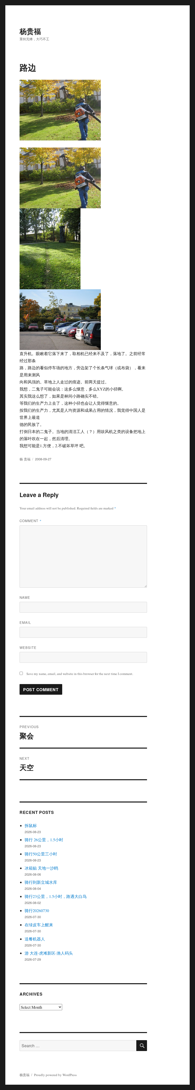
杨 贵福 (25, 459)
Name (25, 597)
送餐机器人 (35, 938)
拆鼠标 (31, 825)
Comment (31, 520)
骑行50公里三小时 (41, 853)
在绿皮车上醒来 (39, 924)
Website (28, 647)
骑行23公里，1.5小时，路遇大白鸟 (56, 896)
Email (25, 622)
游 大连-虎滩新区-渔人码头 (49, 953)
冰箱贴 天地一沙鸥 (41, 868)
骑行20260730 (37, 910)
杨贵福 (30, 31)
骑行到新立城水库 (41, 882)
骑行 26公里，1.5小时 (44, 839)
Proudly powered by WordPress (55, 1075)
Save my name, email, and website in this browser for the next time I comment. (79, 673)
